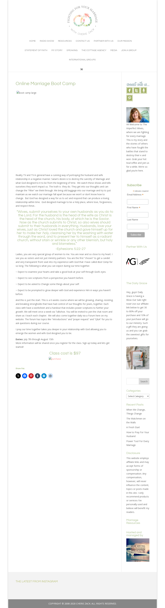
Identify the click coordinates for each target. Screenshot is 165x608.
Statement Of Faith (36, 50)
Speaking (72, 50)
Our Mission (124, 41)
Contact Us (83, 41)
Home (32, 41)
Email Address (135, 194)
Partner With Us (103, 41)
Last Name (132, 219)
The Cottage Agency (94, 50)
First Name (133, 207)
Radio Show (47, 41)
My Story (57, 50)
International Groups (82, 60)
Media (113, 50)
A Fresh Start (133, 427)
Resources (65, 41)
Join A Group (128, 50)
